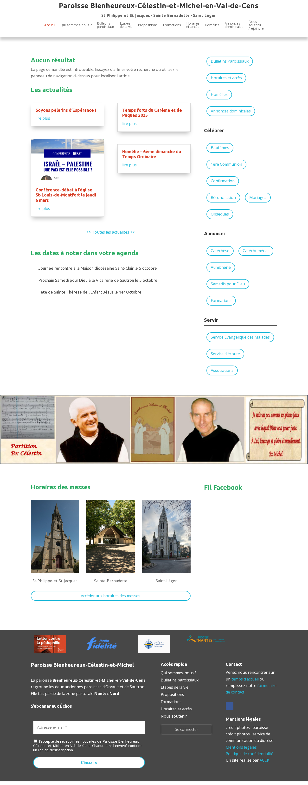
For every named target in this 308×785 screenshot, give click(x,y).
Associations (222, 370)
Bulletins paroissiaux (180, 679)
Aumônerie (221, 267)
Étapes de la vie (174, 687)
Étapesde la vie (126, 25)
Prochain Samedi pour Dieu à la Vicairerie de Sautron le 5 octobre (97, 280)
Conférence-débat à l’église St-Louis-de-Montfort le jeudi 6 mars (66, 195)
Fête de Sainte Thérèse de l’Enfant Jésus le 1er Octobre (89, 292)
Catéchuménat (256, 250)
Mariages (257, 197)
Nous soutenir (174, 715)
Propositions (148, 25)
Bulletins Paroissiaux (230, 61)
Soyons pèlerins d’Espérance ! (66, 110)
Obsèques (220, 214)
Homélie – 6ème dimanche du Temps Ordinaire (151, 154)
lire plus (43, 118)
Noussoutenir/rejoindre (256, 25)
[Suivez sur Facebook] (229, 706)
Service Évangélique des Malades (240, 337)
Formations (172, 25)
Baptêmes (220, 147)
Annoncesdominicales (234, 25)
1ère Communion (226, 164)
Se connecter (186, 729)
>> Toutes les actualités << (111, 232)
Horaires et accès (192, 25)
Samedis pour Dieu (228, 284)
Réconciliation (223, 197)
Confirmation (223, 180)
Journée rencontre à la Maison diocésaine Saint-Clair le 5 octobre (97, 268)
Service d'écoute (225, 353)
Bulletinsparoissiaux (106, 25)
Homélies (212, 25)
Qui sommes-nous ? (76, 25)
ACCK (264, 760)
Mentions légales (241, 747)
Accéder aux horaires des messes (110, 595)
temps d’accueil (245, 679)
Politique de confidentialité (249, 753)
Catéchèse (220, 250)
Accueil (49, 25)
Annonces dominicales (231, 111)
